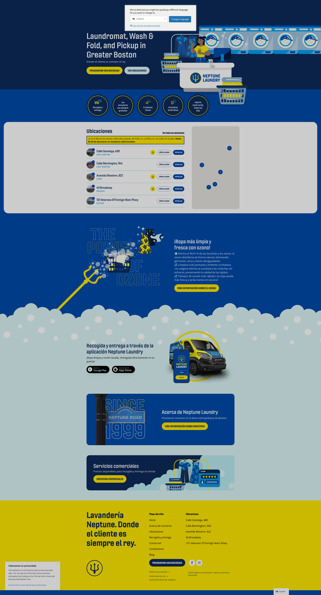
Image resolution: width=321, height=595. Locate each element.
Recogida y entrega (160, 537)
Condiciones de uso (157, 576)
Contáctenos (156, 549)
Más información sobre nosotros (185, 426)
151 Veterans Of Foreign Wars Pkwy (206, 543)
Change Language (180, 19)
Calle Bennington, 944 (198, 525)
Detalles (178, 152)
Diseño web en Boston (157, 580)
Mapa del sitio (156, 514)
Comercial (155, 543)
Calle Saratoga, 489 (197, 520)
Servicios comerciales (110, 479)
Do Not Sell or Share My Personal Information (27, 585)
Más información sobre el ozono (196, 288)
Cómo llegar (164, 152)
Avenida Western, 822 (198, 531)
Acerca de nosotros (160, 525)
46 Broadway (193, 537)
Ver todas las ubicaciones (173, 133)
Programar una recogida (104, 70)
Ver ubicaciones (137, 70)
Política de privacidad (158, 572)
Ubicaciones (156, 531)
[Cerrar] (57, 563)
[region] (32, 576)
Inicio (152, 520)
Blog (151, 554)
